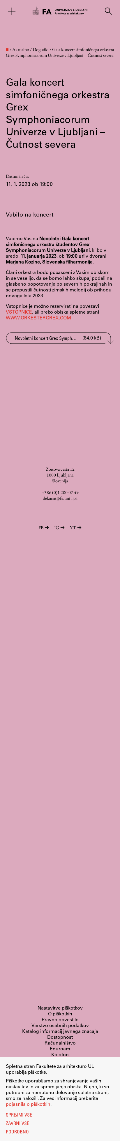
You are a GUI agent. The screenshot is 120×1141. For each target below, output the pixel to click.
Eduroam (60, 1048)
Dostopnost (60, 1037)
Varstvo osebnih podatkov (60, 1025)
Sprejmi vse (19, 1115)
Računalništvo (60, 1043)
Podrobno (17, 1132)
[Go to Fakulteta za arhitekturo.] (7, 49)
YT (73, 528)
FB (40, 528)
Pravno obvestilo (60, 1019)
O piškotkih (60, 1013)
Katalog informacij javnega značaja (60, 1031)
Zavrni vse (17, 1123)
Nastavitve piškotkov (60, 1008)
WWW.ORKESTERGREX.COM (38, 317)
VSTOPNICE (19, 312)
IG (56, 528)
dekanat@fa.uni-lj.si (60, 498)
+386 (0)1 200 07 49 (60, 492)
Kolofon (60, 1054)
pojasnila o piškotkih (28, 1104)
